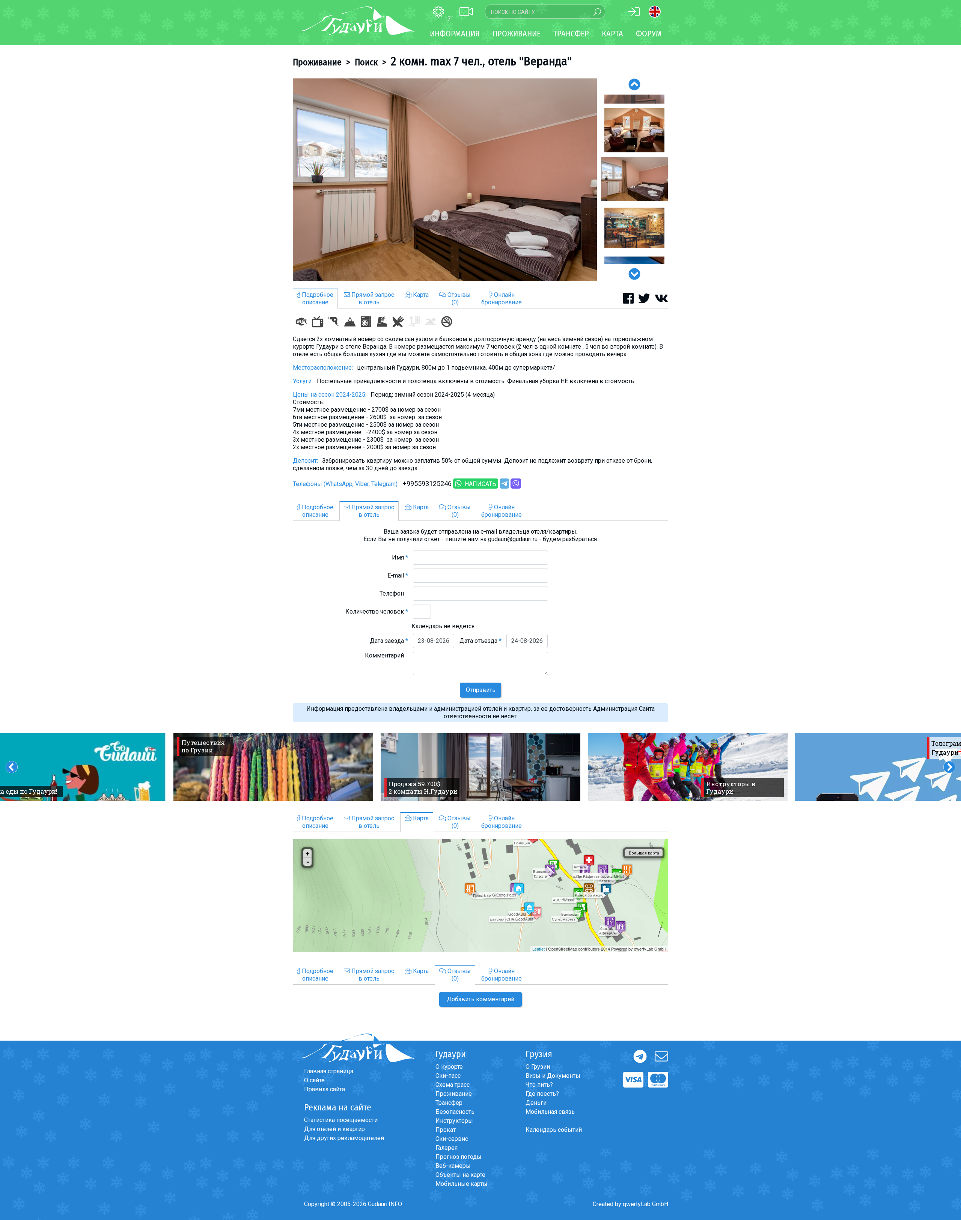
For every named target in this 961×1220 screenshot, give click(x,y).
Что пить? (539, 1084)
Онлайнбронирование (501, 298)
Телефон (394, 593)
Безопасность (454, 1111)
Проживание (317, 62)
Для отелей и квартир (334, 1129)
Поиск (366, 62)
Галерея (446, 1147)
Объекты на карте (460, 1174)
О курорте (449, 1066)
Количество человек (376, 611)
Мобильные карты (461, 1183)
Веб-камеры (453, 1165)
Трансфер (448, 1102)
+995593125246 (427, 483)
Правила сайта (324, 1089)
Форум (649, 34)
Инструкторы (454, 1120)
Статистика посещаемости (341, 1120)
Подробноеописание (316, 298)
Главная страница (328, 1071)
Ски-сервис (451, 1138)
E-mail (397, 575)
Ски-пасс (448, 1075)
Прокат (445, 1129)
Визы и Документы (553, 1075)
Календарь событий (554, 1129)
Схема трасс (452, 1084)
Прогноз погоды (458, 1156)
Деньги (536, 1102)
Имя (400, 557)
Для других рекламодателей (344, 1138)
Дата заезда (389, 640)
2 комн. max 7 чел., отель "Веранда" (481, 61)
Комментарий (386, 655)
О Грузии (538, 1066)
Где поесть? (542, 1093)
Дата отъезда (480, 640)
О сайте (314, 1080)
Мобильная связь (550, 1111)
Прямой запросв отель (372, 298)
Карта (612, 34)
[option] (445, 179)
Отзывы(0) (458, 298)
